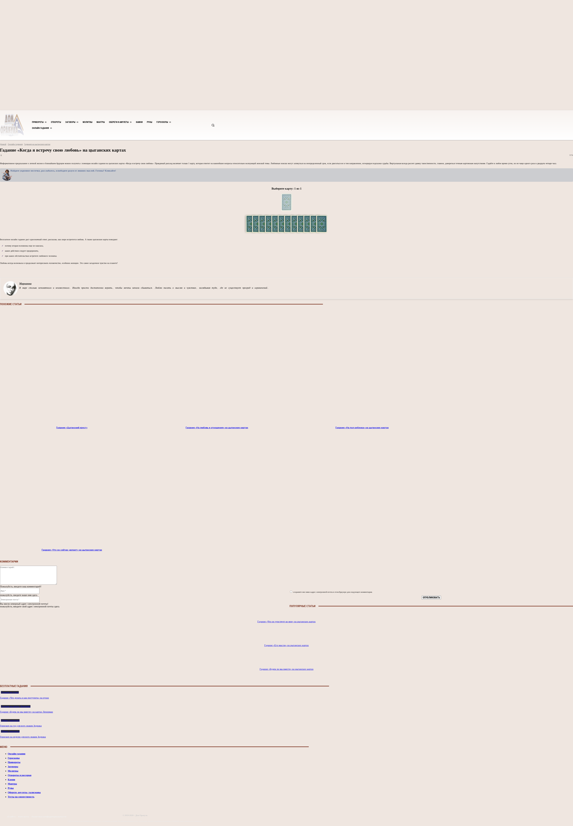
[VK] (285, 270)
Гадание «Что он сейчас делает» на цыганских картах (72, 550)
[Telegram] (274, 270)
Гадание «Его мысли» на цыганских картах (286, 645)
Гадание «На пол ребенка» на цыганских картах (362, 427)
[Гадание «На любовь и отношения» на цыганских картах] (217, 366)
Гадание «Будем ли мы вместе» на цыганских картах (287, 669)
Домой (3, 144)
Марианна (25, 283)
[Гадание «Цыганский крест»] (71, 366)
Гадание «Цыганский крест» (71, 427)
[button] (213, 125)
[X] (306, 270)
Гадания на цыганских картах (37, 144)
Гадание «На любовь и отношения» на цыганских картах (217, 427)
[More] (328, 270)
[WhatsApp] (317, 270)
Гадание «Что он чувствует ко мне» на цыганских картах (286, 621)
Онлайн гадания (15, 144)
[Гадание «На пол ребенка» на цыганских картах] (362, 366)
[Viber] (295, 270)
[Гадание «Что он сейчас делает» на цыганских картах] (71, 488)
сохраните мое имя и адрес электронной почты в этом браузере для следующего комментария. (332, 592)
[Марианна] (10, 288)
